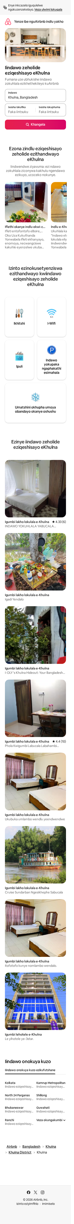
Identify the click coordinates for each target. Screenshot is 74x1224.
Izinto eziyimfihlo (27, 1204)
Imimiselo (48, 1204)
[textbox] (20, 111)
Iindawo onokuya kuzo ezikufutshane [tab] (30, 1070)
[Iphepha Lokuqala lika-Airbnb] (8, 21)
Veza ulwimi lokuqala (48, 9)
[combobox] (35, 97)
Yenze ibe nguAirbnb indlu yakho (39, 21)
